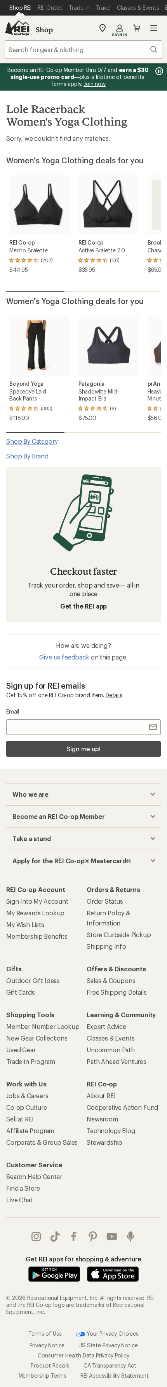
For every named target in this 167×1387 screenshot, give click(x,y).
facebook (74, 1236)
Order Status (105, 901)
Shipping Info (106, 946)
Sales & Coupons (111, 980)
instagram (36, 1236)
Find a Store (23, 1188)
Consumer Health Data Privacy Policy (83, 1355)
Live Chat (19, 1199)
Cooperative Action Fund (122, 1107)
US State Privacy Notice (107, 1345)
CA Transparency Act (110, 1365)
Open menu (154, 28)
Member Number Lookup (43, 1026)
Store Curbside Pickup (119, 934)
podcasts (130, 1236)
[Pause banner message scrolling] (158, 71)
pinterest (93, 1236)
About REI (101, 1095)
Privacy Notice (47, 1345)
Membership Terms (42, 1375)
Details (114, 695)
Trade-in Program (30, 1061)
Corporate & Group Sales (42, 1142)
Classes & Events (110, 1038)
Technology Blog (111, 1130)
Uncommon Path (111, 1049)
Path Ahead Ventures (116, 1061)
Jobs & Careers (27, 1095)
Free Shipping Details (117, 992)
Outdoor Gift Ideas (33, 980)
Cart (136, 28)
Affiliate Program (30, 1130)
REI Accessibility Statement (114, 1375)
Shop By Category (31, 441)
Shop (44, 29)
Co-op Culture (26, 1107)
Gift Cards (20, 992)
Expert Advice (106, 1026)
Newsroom (102, 1119)
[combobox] (83, 49)
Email (12, 711)
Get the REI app (83, 606)
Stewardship (104, 1142)
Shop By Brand (27, 456)
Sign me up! (83, 748)
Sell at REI (20, 1119)
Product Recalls (50, 1365)
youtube (112, 1236)
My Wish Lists (25, 924)
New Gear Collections (37, 1038)
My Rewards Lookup (35, 913)
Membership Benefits (37, 936)
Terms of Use (45, 1333)
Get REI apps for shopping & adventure (83, 1259)
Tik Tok (55, 1236)
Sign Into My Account (37, 901)
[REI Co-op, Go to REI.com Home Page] (17, 28)
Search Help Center (34, 1176)
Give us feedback (64, 657)
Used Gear (21, 1049)
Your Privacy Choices (112, 1333)
